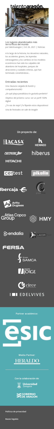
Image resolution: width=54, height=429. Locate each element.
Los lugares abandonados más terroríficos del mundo (21, 43)
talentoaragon (15, 47)
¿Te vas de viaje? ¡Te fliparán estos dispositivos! (26, 105)
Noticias (41, 47)
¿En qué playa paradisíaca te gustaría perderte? (26, 93)
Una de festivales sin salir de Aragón (21, 109)
